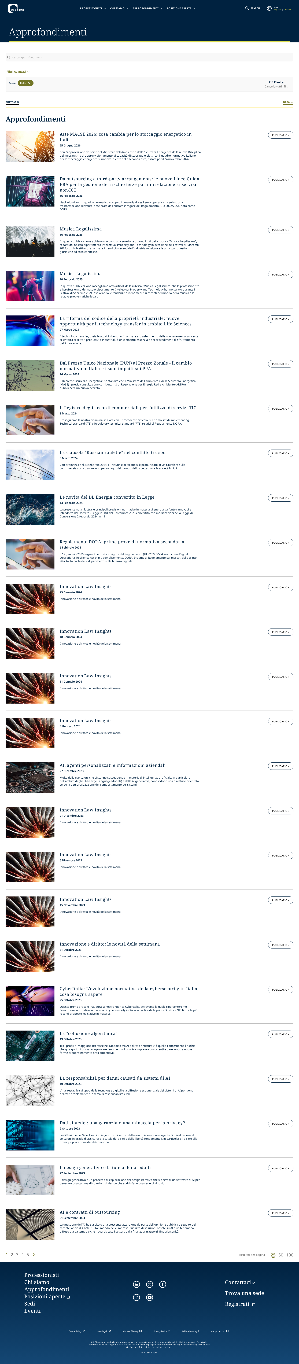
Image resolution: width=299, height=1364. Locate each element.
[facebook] (162, 1284)
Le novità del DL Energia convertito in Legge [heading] (107, 497)
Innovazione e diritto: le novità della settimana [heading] (110, 944)
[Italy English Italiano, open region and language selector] (269, 8)
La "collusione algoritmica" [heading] (89, 1033)
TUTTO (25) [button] (12, 102)
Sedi (29, 1303)
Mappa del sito (218, 1331)
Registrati (238, 1303)
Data (286, 102)
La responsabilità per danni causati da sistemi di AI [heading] (115, 1078)
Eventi (32, 1310)
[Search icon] (9, 57)
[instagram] (136, 1297)
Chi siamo (117, 8)
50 (280, 1254)
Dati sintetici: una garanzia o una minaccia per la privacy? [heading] (122, 1123)
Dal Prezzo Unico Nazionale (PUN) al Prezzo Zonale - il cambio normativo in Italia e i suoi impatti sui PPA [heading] (126, 365)
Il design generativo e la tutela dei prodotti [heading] (105, 1167)
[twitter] (149, 1284)
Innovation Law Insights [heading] (86, 586)
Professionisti (91, 8)
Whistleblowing (189, 1331)
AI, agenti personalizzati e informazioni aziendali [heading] (113, 765)
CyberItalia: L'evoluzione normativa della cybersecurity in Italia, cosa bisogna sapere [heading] (129, 991)
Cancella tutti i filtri (277, 86)
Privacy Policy (160, 1331)
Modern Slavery (130, 1331)
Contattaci (238, 1282)
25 (273, 1254)
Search (255, 8)
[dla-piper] (17, 8)
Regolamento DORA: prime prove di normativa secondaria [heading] (122, 542)
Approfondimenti (146, 8)
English (277, 9)
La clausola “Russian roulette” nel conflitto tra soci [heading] (113, 452)
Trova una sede (244, 1293)
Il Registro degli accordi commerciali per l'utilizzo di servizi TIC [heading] (128, 407)
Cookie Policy (75, 1331)
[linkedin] (136, 1284)
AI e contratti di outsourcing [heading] (90, 1212)
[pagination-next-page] (33, 1254)
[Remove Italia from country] (29, 83)
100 (289, 1254)
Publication (280, 135)
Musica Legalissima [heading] (81, 229)
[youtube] (149, 1297)
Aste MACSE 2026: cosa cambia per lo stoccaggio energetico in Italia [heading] (126, 136)
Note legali (102, 1331)
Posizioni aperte (179, 8)
